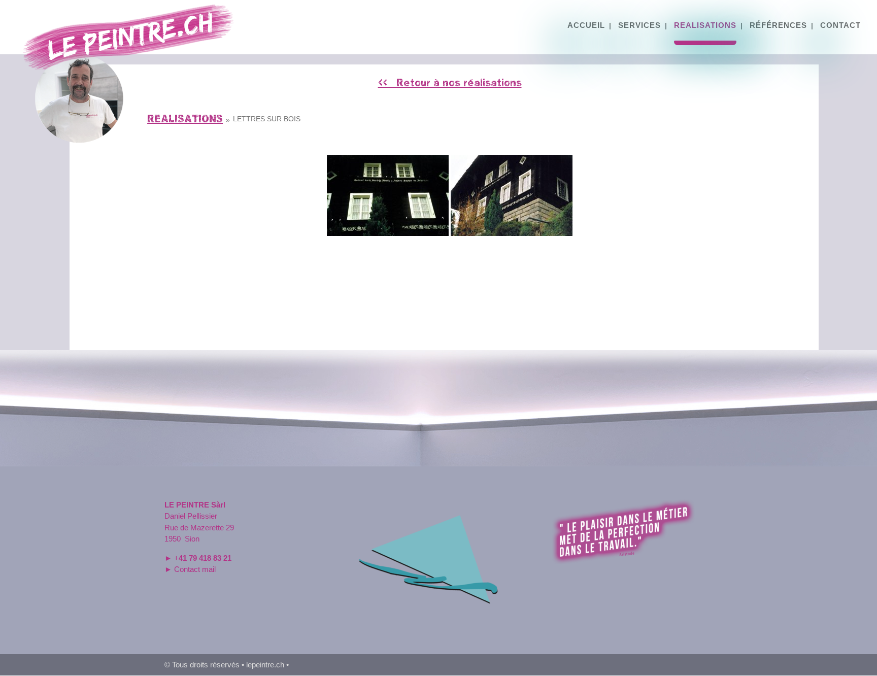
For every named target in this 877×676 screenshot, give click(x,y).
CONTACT (840, 25)
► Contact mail (190, 569)
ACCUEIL (586, 25)
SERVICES (639, 25)
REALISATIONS (705, 25)
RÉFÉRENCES (778, 25)
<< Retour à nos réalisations (450, 82)
